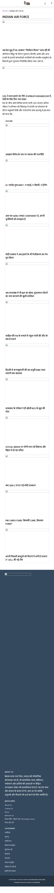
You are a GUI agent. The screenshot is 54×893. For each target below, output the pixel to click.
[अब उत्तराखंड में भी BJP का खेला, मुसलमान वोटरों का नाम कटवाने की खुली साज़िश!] (27, 276)
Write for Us (9, 815)
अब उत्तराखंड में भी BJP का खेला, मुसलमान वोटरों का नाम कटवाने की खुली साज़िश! (27, 294)
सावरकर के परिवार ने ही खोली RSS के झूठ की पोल (25, 410)
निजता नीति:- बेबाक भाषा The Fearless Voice (20, 819)
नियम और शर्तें (9, 822)
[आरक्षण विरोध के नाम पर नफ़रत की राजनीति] (27, 138)
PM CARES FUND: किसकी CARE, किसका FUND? (24, 522)
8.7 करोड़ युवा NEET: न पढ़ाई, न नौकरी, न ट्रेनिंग (26, 185)
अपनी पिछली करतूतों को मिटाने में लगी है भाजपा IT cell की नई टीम (26, 558)
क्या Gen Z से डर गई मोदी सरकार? (21, 485)
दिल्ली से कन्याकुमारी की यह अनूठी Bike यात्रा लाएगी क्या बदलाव (25, 371)
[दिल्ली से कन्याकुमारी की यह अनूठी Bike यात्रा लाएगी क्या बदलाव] (27, 356)
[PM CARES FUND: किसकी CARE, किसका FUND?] (27, 504)
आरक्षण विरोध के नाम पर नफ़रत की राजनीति (25, 154)
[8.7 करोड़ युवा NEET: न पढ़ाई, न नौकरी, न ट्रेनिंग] (27, 171)
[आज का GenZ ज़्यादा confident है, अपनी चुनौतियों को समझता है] (27, 202)
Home (5, 11)
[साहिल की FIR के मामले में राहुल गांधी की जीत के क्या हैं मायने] (27, 317)
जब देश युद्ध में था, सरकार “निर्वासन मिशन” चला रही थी (26, 50)
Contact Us (9, 808)
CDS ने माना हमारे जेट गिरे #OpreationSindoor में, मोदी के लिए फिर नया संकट (26, 98)
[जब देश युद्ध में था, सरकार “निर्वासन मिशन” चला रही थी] (27, 34)
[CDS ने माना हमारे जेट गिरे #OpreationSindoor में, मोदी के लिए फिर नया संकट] (27, 80)
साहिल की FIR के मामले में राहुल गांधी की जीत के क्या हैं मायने (27, 337)
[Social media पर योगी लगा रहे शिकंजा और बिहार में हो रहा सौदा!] (27, 430)
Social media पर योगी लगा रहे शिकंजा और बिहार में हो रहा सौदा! (26, 448)
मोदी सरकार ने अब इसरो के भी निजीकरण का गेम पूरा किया (27, 256)
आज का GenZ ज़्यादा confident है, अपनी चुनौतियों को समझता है (25, 217)
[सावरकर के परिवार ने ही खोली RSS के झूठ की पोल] (27, 392)
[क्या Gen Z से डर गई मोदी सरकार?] (27, 469)
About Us (8, 805)
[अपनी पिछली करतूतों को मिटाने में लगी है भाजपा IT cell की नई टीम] (27, 541)
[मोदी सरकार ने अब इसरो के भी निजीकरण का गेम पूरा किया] (27, 238)
